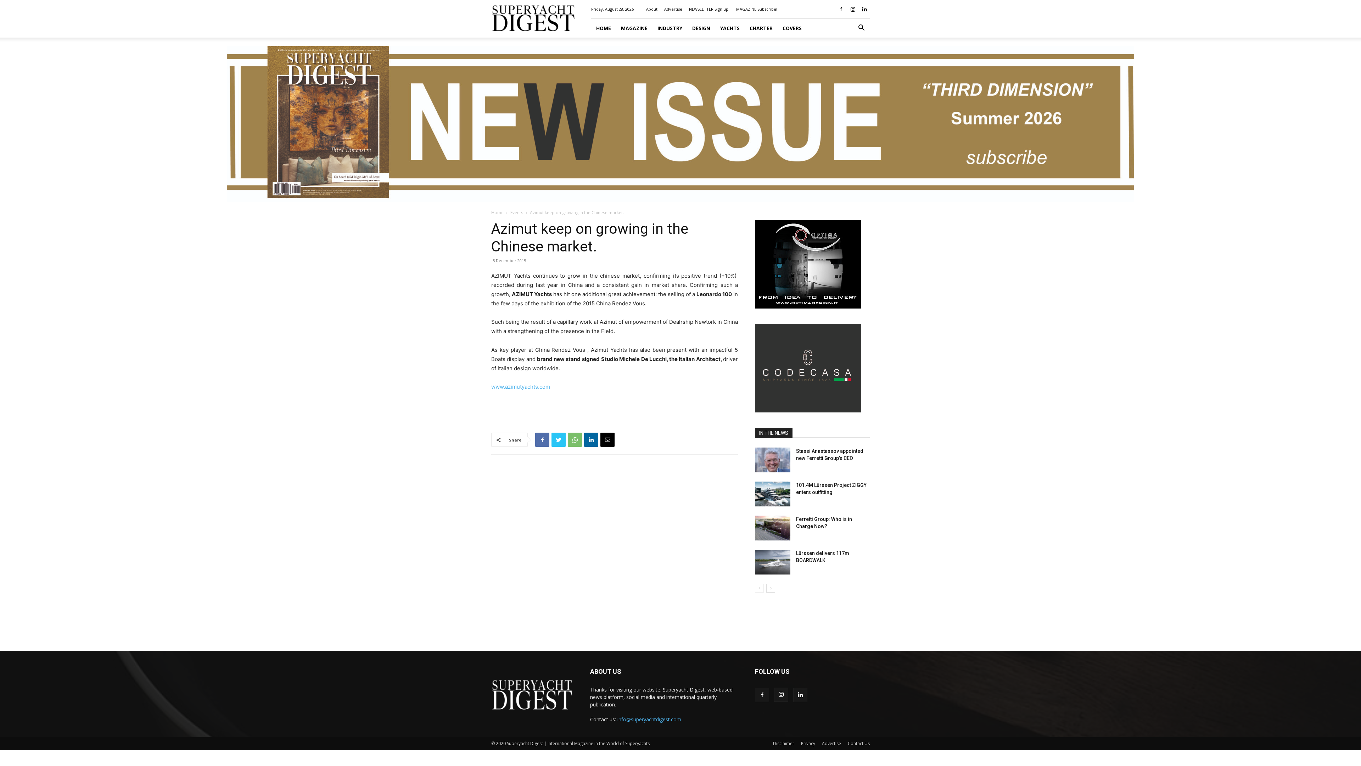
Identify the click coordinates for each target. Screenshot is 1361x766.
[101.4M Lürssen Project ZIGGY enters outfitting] (772, 494)
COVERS (792, 28)
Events (516, 213)
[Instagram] (852, 9)
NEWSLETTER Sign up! (709, 9)
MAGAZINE (634, 28)
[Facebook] (841, 9)
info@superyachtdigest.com (649, 719)
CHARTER (761, 28)
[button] (861, 28)
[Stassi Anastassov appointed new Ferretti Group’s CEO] (772, 460)
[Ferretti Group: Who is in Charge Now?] (772, 528)
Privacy (808, 743)
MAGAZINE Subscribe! (756, 9)
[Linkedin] (864, 9)
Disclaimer (783, 743)
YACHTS (730, 28)
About (651, 9)
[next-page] (770, 588)
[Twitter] (558, 440)
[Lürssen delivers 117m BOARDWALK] (772, 562)
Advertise (673, 9)
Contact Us (859, 743)
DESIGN (701, 28)
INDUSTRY (669, 28)
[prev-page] (759, 588)
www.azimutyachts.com (520, 386)
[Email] (607, 440)
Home (603, 28)
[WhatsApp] (575, 440)
